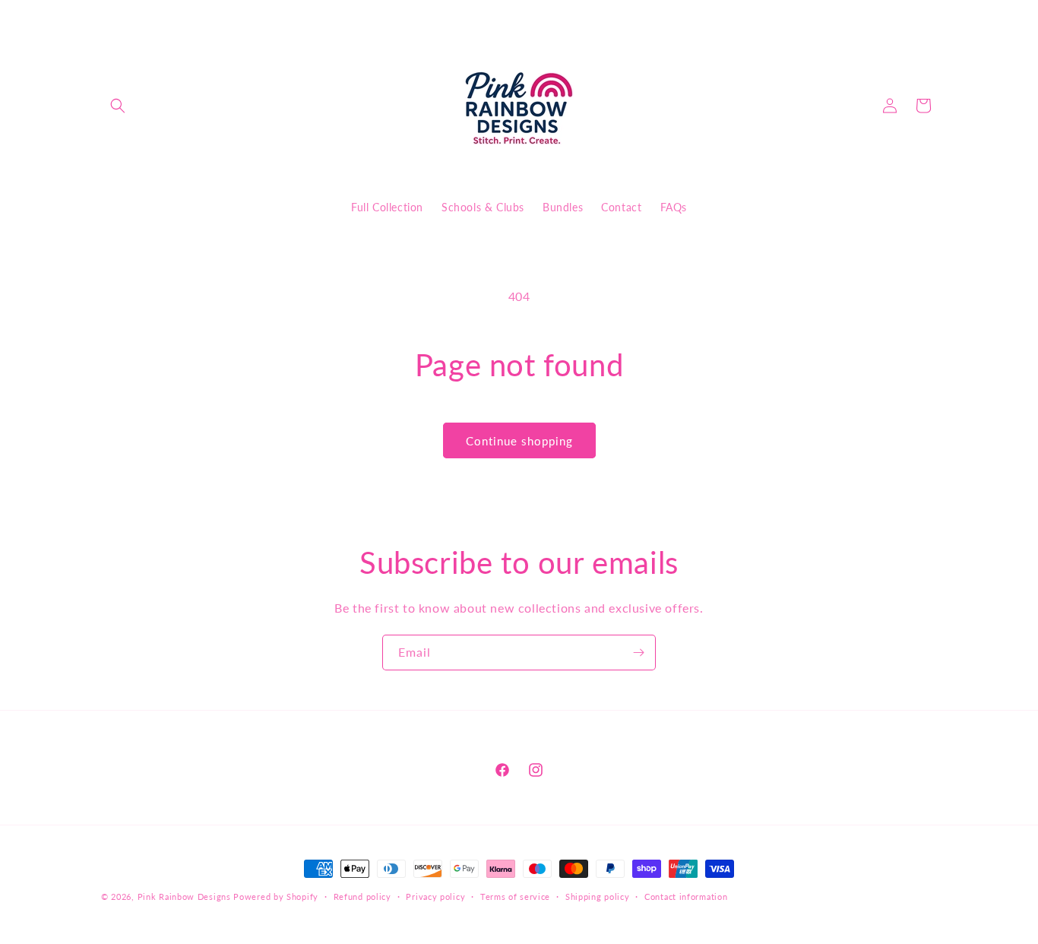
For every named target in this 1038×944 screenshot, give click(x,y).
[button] (117, 105)
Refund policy (362, 896)
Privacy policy (435, 896)
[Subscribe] (638, 652)
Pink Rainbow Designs (186, 896)
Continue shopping (519, 441)
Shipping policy (597, 896)
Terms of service (515, 896)
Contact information (685, 896)
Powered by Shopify (275, 896)
